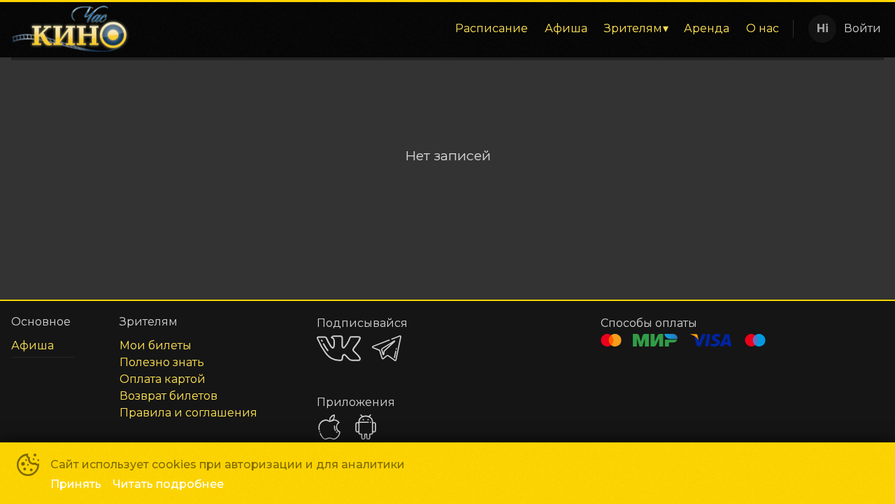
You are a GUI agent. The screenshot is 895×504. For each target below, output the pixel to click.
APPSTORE (329, 427)
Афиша (566, 28)
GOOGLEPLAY (365, 427)
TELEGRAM (386, 348)
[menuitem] (491, 28)
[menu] (463, 28)
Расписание (491, 28)
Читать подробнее (168, 484)
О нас (762, 28)
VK (339, 348)
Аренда (706, 28)
